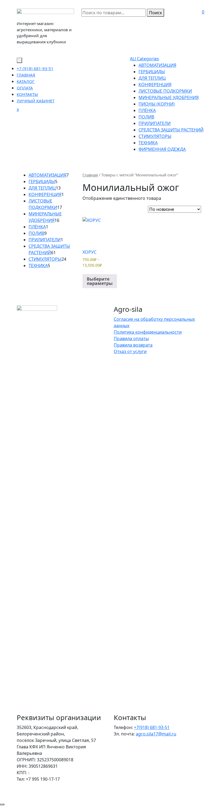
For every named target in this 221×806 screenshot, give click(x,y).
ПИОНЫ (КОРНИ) (157, 104)
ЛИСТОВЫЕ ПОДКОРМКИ (165, 91)
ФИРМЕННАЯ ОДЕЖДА (162, 149)
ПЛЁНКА (147, 110)
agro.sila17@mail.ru (156, 734)
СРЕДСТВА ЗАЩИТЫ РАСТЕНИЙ (171, 130)
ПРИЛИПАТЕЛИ (155, 123)
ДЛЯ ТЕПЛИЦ (152, 78)
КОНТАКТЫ (27, 94)
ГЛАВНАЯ (26, 75)
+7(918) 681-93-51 (152, 727)
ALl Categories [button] (144, 59)
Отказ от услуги (130, 351)
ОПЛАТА (25, 87)
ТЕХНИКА (148, 143)
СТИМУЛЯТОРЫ (155, 136)
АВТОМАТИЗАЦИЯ (157, 65)
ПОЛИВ (146, 117)
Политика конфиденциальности (148, 332)
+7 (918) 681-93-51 (35, 68)
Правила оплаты (131, 338)
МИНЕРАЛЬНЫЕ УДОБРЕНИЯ (169, 97)
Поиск (155, 13)
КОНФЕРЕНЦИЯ (155, 85)
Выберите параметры (100, 281)
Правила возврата (133, 345)
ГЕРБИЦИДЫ (152, 72)
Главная (90, 174)
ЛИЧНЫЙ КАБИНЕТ (35, 100)
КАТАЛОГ (25, 81)
